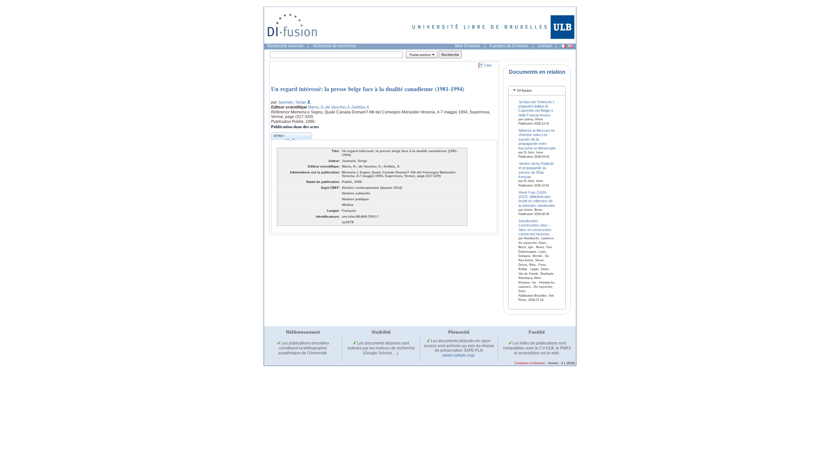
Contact (545, 46)
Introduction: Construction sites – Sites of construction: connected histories (535, 227)
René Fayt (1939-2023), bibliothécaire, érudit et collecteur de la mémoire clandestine (536, 198)
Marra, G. (316, 107)
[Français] (563, 46)
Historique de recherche (334, 46)
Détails (279, 135)
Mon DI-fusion (467, 46)
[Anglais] (570, 46)
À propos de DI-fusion (509, 46)
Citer (488, 65)
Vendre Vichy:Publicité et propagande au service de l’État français (536, 170)
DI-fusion (524, 90)
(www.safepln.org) (458, 355)
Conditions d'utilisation (529, 363)
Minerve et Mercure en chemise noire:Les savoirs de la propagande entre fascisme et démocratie (537, 139)
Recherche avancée (285, 46)
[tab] (537, 90)
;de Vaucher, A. (338, 107)
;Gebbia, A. (360, 107)
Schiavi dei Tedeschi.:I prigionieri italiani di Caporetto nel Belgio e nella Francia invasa (536, 108)
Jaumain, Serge (292, 102)
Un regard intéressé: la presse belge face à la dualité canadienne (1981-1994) (367, 89)
